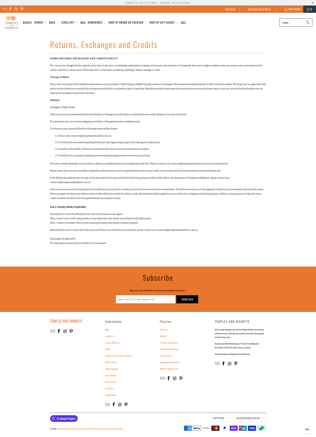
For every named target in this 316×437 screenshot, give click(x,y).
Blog (107, 329)
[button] (40, 22)
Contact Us (110, 336)
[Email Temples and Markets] (4, 9)
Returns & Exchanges (169, 349)
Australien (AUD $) (260, 9)
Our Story (109, 388)
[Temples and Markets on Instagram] (16, 9)
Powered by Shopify (114, 428)
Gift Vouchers (111, 362)
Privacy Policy (166, 355)
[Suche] (307, 22)
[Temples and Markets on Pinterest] (22, 9)
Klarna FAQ (110, 381)
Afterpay (164, 329)
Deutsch (230, 9)
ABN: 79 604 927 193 (169, 368)
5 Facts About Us (112, 342)
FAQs (107, 349)
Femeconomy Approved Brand (118, 355)
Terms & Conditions (168, 342)
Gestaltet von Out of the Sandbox (90, 428)
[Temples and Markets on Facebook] (10, 9)
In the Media (110, 375)
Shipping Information (169, 362)
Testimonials (110, 394)
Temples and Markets (66, 428)
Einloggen (294, 9)
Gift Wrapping (111, 368)
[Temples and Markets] (11, 22)
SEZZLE (163, 336)
